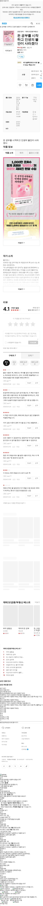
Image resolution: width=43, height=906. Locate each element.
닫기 (4, 863)
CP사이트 (4, 741)
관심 (21, 56)
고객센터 (7, 728)
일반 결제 (12, 835)
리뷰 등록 (33, 342)
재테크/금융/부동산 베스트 (11, 648)
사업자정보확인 (29, 759)
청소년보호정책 (20, 759)
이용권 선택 (3, 817)
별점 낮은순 (34, 363)
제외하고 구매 (4, 717)
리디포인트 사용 (5, 831)
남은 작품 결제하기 (6, 796)
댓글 (29, 383)
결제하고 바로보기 (6, 833)
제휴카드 (4, 736)
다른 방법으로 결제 (6, 786)
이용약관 (4, 759)
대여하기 (3, 872)
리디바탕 (4, 744)
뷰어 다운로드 (5, 739)
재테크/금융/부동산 (31, 31)
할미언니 (20, 50)
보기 (1, 863)
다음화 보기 (3, 882)
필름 (18, 52)
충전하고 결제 (4, 835)
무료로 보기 (3, 819)
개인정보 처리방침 (11, 759)
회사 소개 (24, 746)
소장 (39, 85)
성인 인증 (3, 710)
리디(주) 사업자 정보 (7, 756)
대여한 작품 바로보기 (19, 796)
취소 (1, 713)
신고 (14, 384)
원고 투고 (24, 736)
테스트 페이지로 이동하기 (21, 17)
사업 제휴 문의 (26, 739)
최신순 (6, 363)
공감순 (14, 363)
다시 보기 (11, 882)
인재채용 (24, 749)
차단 (18, 384)
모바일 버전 (3, 903)
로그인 (38, 23)
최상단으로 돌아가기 (11, 722)
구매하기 (9, 872)
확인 (1, 808)
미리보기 (8, 51)
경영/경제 (20, 31)
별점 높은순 (23, 363)
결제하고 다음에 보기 (19, 833)
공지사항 (27, 728)
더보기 (37, 602)
